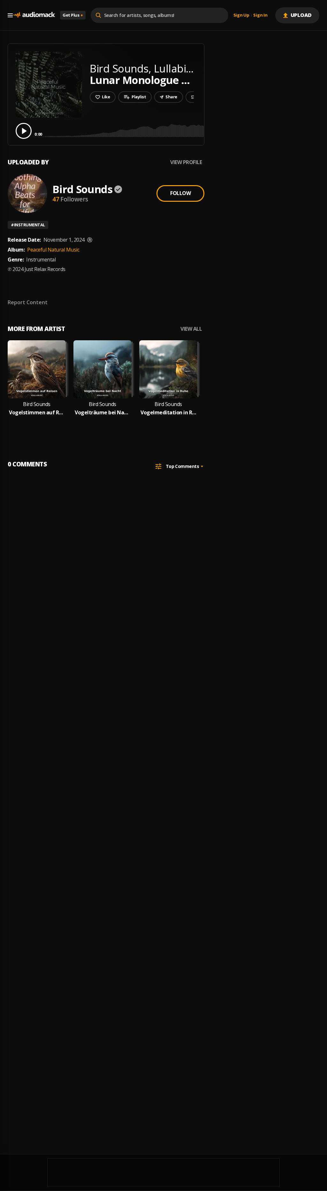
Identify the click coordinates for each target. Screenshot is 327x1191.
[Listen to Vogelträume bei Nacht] (102, 369)
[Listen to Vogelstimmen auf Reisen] (37, 369)
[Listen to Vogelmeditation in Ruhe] (168, 369)
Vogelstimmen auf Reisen (37, 412)
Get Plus (73, 15)
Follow (180, 193)
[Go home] (34, 15)
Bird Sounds (82, 189)
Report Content (28, 302)
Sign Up (241, 15)
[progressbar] (177, 130)
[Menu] (10, 15)
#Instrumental (28, 225)
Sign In (260, 15)
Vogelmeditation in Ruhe (168, 412)
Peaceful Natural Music (53, 249)
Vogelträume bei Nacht (102, 412)
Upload (301, 15)
